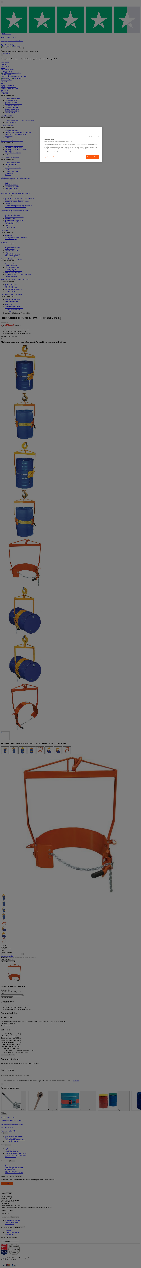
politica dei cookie (93, 151)
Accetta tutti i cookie (92, 156)
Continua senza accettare (94, 136)
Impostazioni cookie (49, 156)
